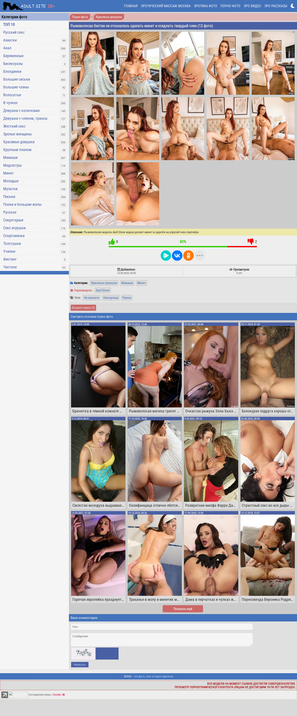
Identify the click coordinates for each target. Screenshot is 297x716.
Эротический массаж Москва (166, 6)
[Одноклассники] (188, 255)
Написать (79, 664)
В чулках (10, 102)
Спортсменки (14, 235)
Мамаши (10, 157)
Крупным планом (17, 149)
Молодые (10, 181)
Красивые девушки (19, 142)
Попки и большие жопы (22, 204)
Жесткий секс (14, 126)
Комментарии (83, 308)
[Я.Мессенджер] (166, 255)
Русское (9, 212)
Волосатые (12, 95)
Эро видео (252, 6)
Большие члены (16, 87)
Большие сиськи (16, 79)
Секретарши (13, 220)
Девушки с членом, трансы (25, 118)
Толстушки (12, 243)
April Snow (103, 290)
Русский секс (14, 32)
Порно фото (230, 6)
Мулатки (10, 188)
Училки (9, 251)
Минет (8, 173)
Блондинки (12, 71)
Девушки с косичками (21, 110)
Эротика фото (205, 6)
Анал (7, 48)
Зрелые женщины (17, 134)
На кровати (91, 298)
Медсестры (12, 165)
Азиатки (10, 40)
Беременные (13, 55)
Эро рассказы (275, 6)
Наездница (110, 298)
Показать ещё (183, 609)
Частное (10, 267)
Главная (131, 6)
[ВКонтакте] (177, 255)
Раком (126, 298)
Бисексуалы (13, 63)
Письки (9, 196)
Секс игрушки (14, 228)
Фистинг (10, 259)
